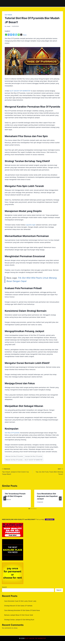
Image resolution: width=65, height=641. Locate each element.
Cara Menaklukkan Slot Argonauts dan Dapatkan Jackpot (47, 496)
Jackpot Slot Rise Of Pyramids (33, 456)
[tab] (29, 508)
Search (4, 587)
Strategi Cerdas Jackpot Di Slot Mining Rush (19, 619)
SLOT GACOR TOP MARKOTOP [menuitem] (20, 91)
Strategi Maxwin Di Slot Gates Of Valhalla (18, 606)
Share (24, 35)
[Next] (60, 498)
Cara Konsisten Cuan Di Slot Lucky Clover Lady (20, 601)
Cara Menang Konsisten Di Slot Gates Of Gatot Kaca (22, 610)
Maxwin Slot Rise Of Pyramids (14, 459)
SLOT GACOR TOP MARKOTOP (33, 459)
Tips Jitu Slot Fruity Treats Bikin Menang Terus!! (49, 471)
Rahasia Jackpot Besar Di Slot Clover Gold (18, 615)
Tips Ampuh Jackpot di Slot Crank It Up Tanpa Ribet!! (15, 471)
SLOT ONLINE (8, 14)
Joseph (8, 26)
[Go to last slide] (4, 498)
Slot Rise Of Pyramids (12, 433)
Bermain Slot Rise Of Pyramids (14, 456)
